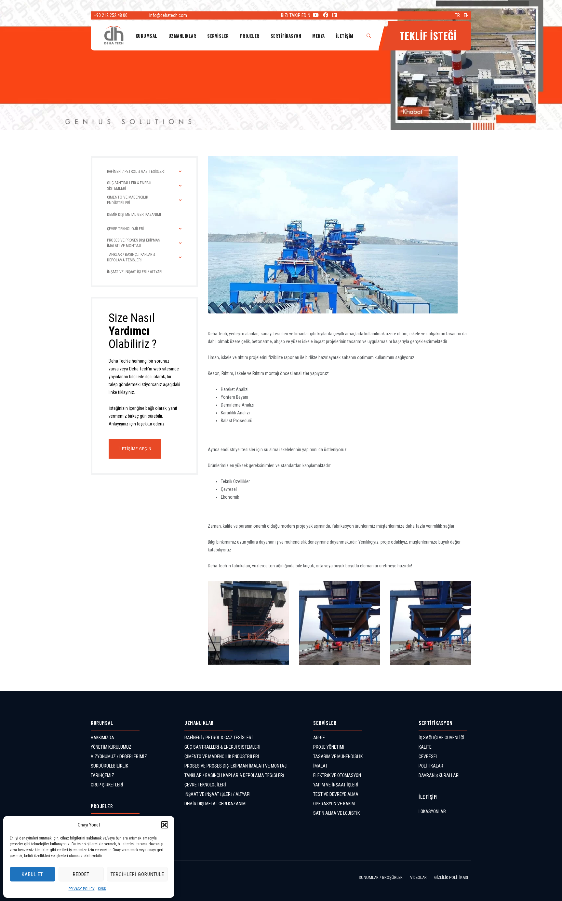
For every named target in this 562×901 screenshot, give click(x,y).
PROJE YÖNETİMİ (328, 747)
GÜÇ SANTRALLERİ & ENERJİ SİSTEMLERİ (222, 747)
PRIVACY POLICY (82, 889)
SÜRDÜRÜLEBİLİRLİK (109, 766)
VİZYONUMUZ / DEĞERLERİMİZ (119, 756)
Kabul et (32, 874)
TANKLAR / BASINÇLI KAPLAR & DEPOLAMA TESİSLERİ (234, 775)
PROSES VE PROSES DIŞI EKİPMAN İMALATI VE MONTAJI (236, 766)
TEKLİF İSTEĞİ (428, 35)
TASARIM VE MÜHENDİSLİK (338, 756)
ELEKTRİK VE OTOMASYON (337, 775)
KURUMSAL (146, 36)
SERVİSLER (218, 36)
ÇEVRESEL (428, 756)
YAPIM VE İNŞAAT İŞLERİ (335, 784)
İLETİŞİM (345, 36)
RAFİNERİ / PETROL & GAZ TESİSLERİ (218, 737)
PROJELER (250, 36)
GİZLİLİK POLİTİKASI (451, 877)
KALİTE (425, 747)
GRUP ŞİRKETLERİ (107, 784)
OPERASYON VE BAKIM (334, 803)
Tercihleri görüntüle (137, 874)
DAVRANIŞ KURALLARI (439, 775)
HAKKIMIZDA (102, 737)
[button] (164, 825)
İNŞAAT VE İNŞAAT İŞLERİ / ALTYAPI (217, 794)
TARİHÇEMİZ (102, 775)
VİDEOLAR (418, 877)
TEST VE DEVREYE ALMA (335, 794)
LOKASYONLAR (432, 811)
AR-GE (319, 737)
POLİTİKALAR (431, 766)
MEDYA (318, 36)
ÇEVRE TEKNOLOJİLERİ (205, 784)
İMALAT (320, 766)
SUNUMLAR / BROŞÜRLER (381, 877)
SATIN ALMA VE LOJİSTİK (336, 813)
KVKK (102, 889)
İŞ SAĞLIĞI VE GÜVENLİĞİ (441, 737)
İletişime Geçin (135, 448)
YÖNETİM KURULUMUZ (111, 747)
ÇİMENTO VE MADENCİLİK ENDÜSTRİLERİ (221, 756)
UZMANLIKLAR (182, 36)
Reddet (81, 874)
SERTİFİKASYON (286, 36)
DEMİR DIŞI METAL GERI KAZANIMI (215, 803)
